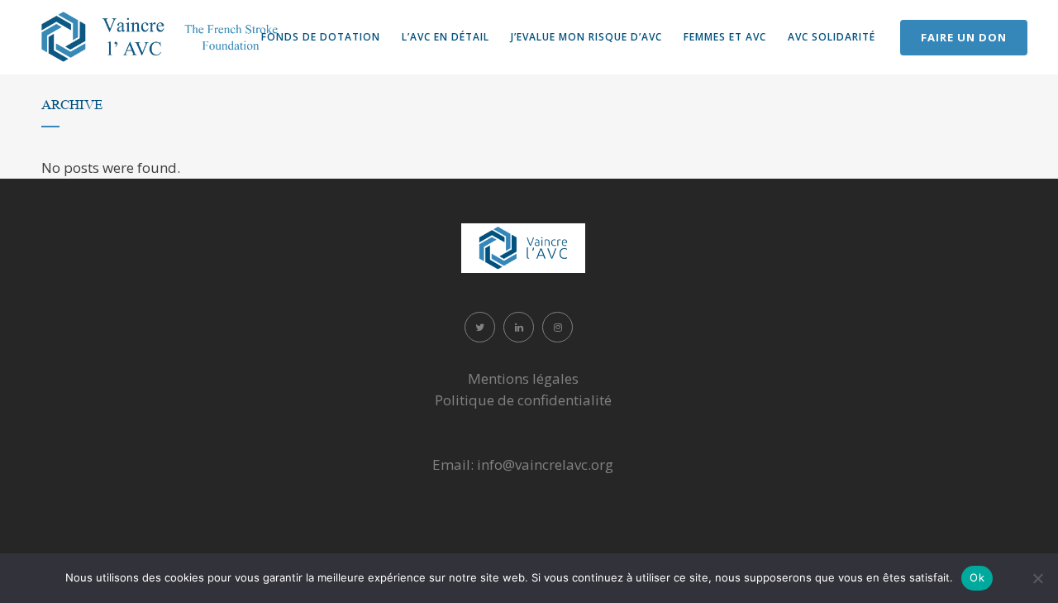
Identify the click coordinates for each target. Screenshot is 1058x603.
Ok (977, 577)
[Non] (1037, 578)
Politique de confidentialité (523, 399)
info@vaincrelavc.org (545, 464)
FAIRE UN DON (964, 37)
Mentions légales (523, 378)
